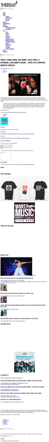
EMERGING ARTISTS (10, 39)
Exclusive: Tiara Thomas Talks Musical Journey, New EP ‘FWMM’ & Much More (21, 393)
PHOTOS (4, 25)
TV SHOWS (8, 47)
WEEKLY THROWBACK (10, 49)
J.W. (4, 395)
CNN (27, 97)
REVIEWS (7, 33)
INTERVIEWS (5, 26)
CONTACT (5, 424)
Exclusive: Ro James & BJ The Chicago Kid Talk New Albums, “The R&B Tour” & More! (22, 387)
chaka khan (5, 112)
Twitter (4, 71)
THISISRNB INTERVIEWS (10, 28)
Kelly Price (14, 112)
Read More (3, 284)
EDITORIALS (8, 36)
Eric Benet (10, 112)
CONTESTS (8, 37)
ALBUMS (7, 16)
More (4, 30)
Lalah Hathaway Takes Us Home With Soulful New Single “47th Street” (19, 318)
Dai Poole (6, 383)
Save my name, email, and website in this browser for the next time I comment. (17, 150)
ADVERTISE (5, 51)
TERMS (5, 422)
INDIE (4, 50)
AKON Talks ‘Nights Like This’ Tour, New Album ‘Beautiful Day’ (17, 278)
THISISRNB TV (8, 29)
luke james (19, 112)
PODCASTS (8, 46)
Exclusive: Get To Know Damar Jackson (11, 399)
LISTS (7, 32)
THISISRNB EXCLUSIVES (10, 42)
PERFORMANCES (6, 23)
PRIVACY (5, 421)
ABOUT (5, 419)
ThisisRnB (4, 68)
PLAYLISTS (8, 19)
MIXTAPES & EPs (9, 18)
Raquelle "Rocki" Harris (9, 280)
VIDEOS (4, 22)
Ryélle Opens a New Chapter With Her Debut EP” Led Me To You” (17, 293)
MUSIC (4, 15)
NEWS (4, 13)
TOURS (7, 35)
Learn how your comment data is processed (25, 164)
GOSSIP (7, 43)
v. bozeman (24, 112)
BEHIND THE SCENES (10, 40)
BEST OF (7, 21)
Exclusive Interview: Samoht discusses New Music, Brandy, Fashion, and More (21, 380)
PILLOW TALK (8, 44)
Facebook (5, 70)
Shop (4, 12)
